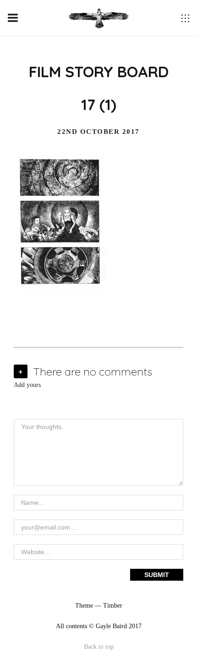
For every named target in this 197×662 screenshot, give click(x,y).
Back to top (99, 646)
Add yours (27, 384)
